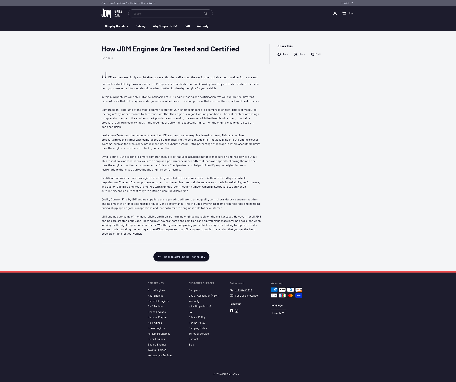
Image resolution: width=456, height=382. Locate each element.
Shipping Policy (198, 328)
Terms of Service (199, 333)
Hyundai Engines (158, 317)
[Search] (205, 13)
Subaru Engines (157, 344)
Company (194, 290)
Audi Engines (155, 295)
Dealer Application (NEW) (203, 295)
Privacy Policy (197, 317)
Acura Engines (156, 290)
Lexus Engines (156, 328)
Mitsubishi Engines (159, 333)
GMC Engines (155, 306)
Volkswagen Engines (160, 355)
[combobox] (170, 13)
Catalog (141, 26)
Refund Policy (197, 322)
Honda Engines (157, 311)
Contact (193, 339)
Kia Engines (155, 322)
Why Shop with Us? (165, 26)
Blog (191, 344)
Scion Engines (156, 339)
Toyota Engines (157, 349)
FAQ (187, 26)
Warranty (203, 26)
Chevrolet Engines (158, 301)
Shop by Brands (115, 26)
